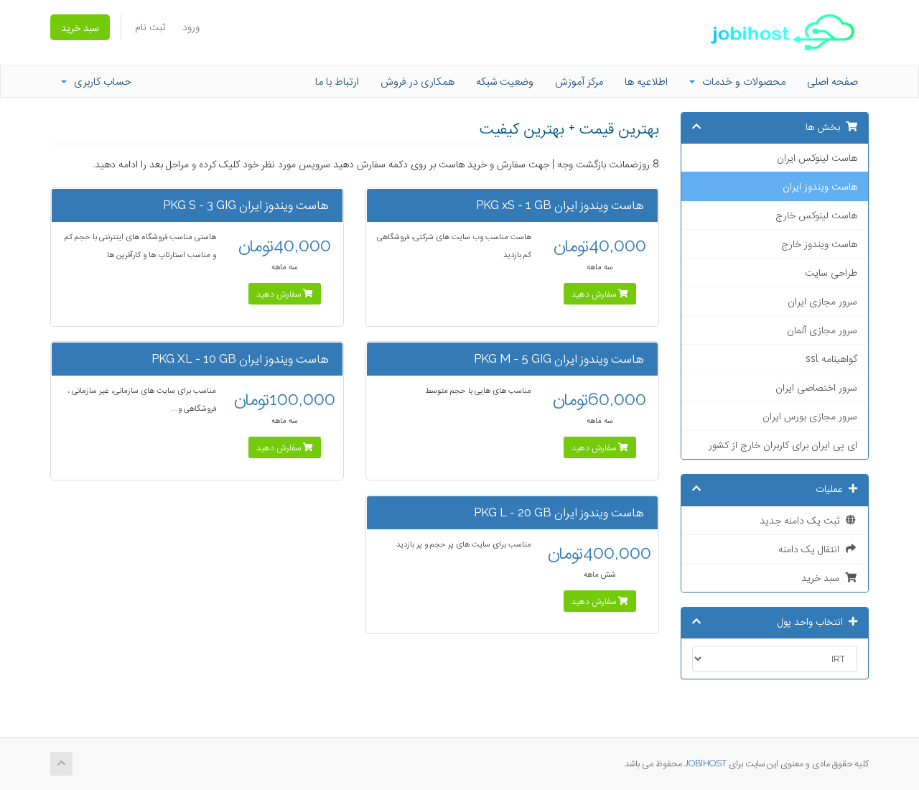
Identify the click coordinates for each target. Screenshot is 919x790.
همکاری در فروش (417, 81)
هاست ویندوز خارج (819, 243)
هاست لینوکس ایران (817, 157)
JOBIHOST (705, 763)
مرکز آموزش (579, 81)
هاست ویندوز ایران (820, 186)
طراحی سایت (831, 272)
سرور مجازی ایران (822, 301)
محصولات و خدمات (740, 81)
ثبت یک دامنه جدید (802, 520)
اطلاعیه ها (646, 81)
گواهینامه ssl (831, 358)
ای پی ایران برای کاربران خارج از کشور (783, 444)
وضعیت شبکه (504, 81)
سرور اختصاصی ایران (816, 387)
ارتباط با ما (337, 81)
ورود (191, 26)
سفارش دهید (595, 294)
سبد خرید (80, 27)
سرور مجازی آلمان (822, 329)
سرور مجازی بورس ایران (809, 416)
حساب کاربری (99, 81)
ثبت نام (150, 26)
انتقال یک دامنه (811, 548)
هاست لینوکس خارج (816, 214)
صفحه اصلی (832, 81)
